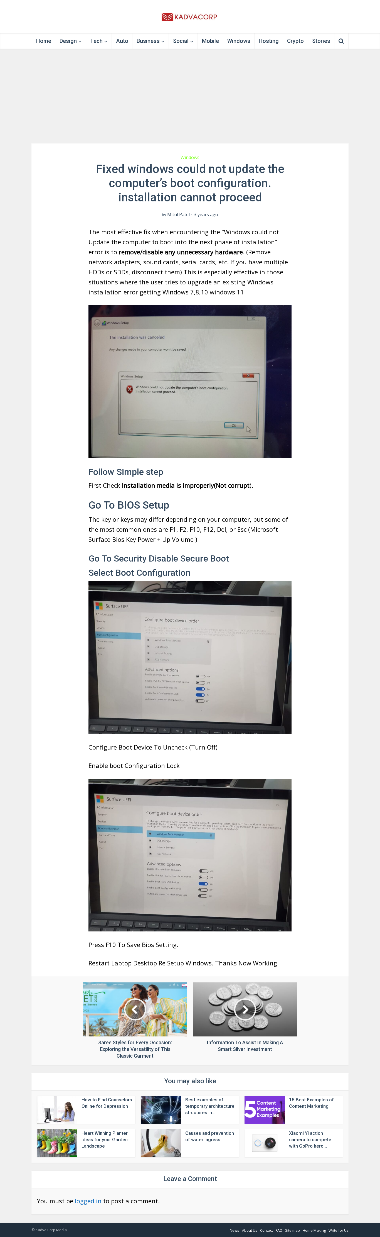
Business (148, 41)
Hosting (269, 41)
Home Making (314, 1230)
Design (68, 41)
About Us (249, 1230)
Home (43, 41)
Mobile (210, 41)
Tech (96, 41)
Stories (321, 41)
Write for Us (339, 1230)
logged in (88, 1201)
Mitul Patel (178, 215)
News (234, 1230)
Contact (266, 1230)
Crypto (295, 41)
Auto (122, 41)
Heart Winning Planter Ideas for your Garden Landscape (105, 1139)
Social (181, 41)
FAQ (279, 1230)
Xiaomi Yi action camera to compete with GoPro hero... (310, 1139)
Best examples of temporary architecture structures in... (210, 1106)
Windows (238, 41)
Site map (292, 1230)
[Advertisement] (190, 96)
